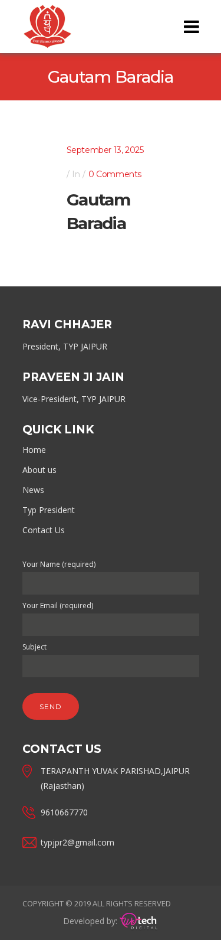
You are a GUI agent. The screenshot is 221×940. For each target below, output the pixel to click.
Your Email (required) (57, 605)
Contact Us (43, 530)
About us (39, 469)
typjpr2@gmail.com (77, 842)
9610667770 (64, 812)
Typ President (48, 509)
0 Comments (114, 174)
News (33, 489)
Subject (34, 647)
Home (34, 449)
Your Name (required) (58, 564)
